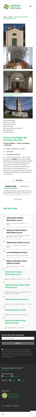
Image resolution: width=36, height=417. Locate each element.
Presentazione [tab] (10, 186)
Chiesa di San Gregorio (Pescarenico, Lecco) (14, 219)
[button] (18, 199)
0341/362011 (9, 151)
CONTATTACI (5, 370)
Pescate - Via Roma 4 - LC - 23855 (15, 148)
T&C (3, 405)
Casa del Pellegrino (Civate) (16, 252)
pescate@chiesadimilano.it (13, 154)
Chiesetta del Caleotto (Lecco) (18, 242)
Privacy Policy (16, 405)
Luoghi (10, 17)
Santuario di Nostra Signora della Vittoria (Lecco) (16, 231)
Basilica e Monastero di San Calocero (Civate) (16, 262)
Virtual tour (19, 180)
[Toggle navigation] (30, 6)
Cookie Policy (8, 405)
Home (5, 17)
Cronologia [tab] (24, 186)
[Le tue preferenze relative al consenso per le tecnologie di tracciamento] (3, 414)
